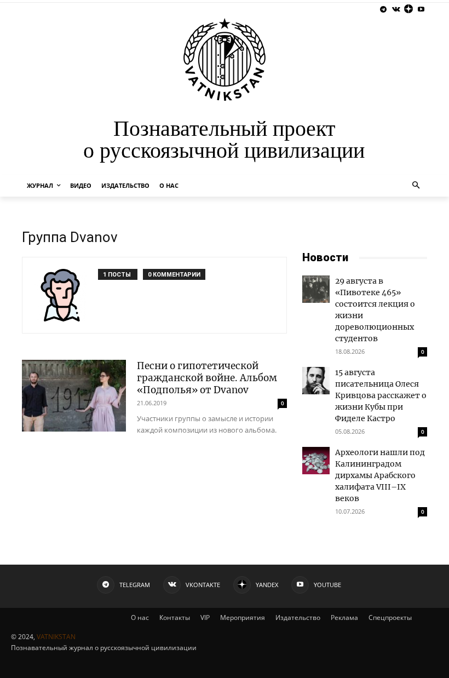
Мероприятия (242, 617)
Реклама (344, 617)
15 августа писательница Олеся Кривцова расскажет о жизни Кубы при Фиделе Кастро (381, 395)
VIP (205, 617)
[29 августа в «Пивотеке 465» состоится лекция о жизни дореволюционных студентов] (316, 289)
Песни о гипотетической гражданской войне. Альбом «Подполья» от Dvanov (207, 378)
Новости (325, 257)
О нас (140, 617)
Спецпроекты (390, 617)
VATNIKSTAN (56, 636)
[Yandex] (408, 9)
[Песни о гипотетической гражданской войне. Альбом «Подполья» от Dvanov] (74, 396)
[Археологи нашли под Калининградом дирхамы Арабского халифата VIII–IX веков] (316, 460)
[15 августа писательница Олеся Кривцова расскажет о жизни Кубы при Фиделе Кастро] (316, 380)
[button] (416, 186)
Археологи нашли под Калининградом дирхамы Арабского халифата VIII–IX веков (380, 475)
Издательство (297, 617)
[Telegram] (383, 9)
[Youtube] (421, 9)
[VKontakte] (396, 9)
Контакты (174, 617)
